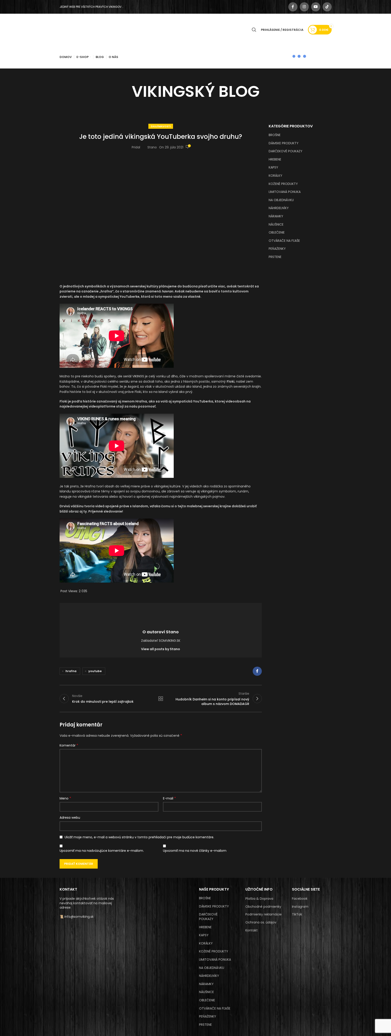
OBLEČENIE (277, 232)
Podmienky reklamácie (263, 914)
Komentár (69, 745)
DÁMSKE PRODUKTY (284, 143)
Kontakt (251, 930)
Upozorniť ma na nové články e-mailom (194, 850)
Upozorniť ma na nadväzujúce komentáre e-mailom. (102, 850)
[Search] (254, 29)
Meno (65, 798)
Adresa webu (70, 817)
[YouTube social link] (315, 6)
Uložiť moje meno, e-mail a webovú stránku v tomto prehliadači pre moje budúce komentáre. (139, 837)
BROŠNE (275, 135)
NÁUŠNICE (276, 224)
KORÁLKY (275, 175)
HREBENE (275, 159)
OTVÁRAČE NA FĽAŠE (284, 240)
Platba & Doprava (259, 899)
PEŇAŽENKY (277, 248)
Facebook (299, 899)
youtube (95, 671)
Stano (152, 147)
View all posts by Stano (160, 649)
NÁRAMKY (276, 216)
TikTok (297, 914)
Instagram (300, 907)
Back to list (160, 698)
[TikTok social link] (327, 6)
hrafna (71, 671)
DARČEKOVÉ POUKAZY (285, 151)
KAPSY (273, 167)
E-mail (169, 798)
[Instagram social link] (304, 6)
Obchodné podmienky (263, 907)
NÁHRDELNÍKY (279, 208)
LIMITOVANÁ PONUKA (285, 191)
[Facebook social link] (292, 6)
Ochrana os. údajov (260, 922)
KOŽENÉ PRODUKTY (283, 183)
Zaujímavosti (161, 126)
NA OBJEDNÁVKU (281, 200)
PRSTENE (275, 257)
